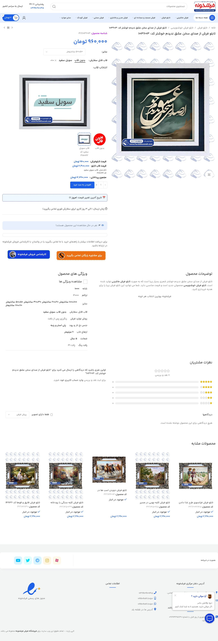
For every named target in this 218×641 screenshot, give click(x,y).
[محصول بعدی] (4, 28)
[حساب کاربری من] (24, 18)
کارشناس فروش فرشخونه (32, 254)
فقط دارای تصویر (40, 414)
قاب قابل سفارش (98, 60)
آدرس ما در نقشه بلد (142, 610)
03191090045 (146, 593)
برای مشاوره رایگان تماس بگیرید (84, 256)
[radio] (80, 60)
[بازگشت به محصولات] (8, 28)
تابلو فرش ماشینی (121, 281)
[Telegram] (37, 560)
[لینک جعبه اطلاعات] (36, 6)
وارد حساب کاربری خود (71, 380)
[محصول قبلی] (12, 28)
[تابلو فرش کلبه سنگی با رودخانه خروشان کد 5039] (65, 476)
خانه (213, 28)
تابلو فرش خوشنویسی (182, 28)
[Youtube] (18, 560)
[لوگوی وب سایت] (205, 6)
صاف (52, 60)
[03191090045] (155, 592)
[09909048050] (155, 598)
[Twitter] (28, 560)
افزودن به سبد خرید (82, 184)
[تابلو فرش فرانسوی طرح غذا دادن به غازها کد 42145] (195, 476)
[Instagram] (47, 560)
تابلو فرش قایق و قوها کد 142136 (22, 503)
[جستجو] (54, 6)
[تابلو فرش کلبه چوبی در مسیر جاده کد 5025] (152, 476)
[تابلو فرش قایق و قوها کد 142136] (22, 476)
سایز (104, 52)
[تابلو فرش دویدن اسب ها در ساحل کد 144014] (109, 469)
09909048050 (145, 599)
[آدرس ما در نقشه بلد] (155, 609)
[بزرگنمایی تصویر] (209, 175)
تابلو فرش (202, 28)
